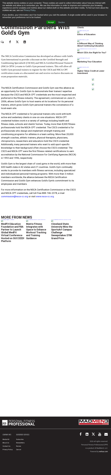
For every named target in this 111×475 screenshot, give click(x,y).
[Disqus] (38, 285)
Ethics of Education (86, 34)
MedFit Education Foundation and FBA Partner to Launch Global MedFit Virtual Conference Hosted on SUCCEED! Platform (12, 232)
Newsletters (20, 443)
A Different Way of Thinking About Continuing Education (90, 44)
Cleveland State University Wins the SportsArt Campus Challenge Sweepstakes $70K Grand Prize (61, 231)
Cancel (18, 449)
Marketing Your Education (89, 62)
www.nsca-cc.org (45, 196)
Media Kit (6, 439)
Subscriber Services (22, 435)
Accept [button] (51, 22)
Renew (18, 446)
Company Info (7, 435)
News (27, 217)
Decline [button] (61, 22)
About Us (6, 443)
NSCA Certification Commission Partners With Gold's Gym (35, 27)
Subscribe (20, 439)
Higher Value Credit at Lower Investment (90, 72)
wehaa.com (103, 451)
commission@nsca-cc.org (14, 196)
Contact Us (6, 446)
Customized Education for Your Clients (92, 26)
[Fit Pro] (18, 423)
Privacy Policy (29, 10)
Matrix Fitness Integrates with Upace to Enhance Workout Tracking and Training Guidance (36, 231)
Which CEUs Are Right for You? (91, 53)
